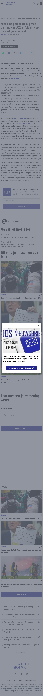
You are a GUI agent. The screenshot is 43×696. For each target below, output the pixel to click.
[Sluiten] (39, 325)
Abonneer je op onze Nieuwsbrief (21, 368)
